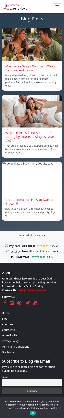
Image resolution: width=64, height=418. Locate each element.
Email (5, 377)
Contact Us (9, 330)
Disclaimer (8, 352)
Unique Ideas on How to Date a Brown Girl (29, 201)
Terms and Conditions (15, 346)
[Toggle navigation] (57, 6)
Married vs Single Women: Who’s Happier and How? (30, 68)
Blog (5, 318)
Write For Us (9, 335)
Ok (32, 413)
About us (7, 324)
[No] (60, 407)
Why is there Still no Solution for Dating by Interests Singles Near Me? (29, 136)
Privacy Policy (10, 341)
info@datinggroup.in (32, 290)
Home (6, 313)
